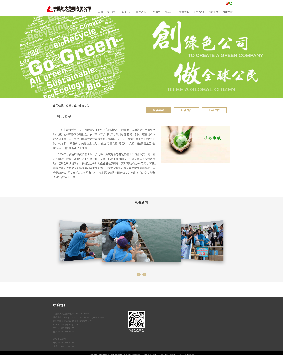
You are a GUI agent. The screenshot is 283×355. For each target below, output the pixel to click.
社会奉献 (158, 110)
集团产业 (141, 12)
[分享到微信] (230, 3)
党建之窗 (184, 12)
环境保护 (214, 110)
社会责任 (170, 12)
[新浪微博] (227, 3)
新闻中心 (126, 12)
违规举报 (227, 12)
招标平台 (213, 12)
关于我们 (112, 12)
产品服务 (155, 12)
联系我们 (59, 305)
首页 (100, 12)
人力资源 (198, 12)
